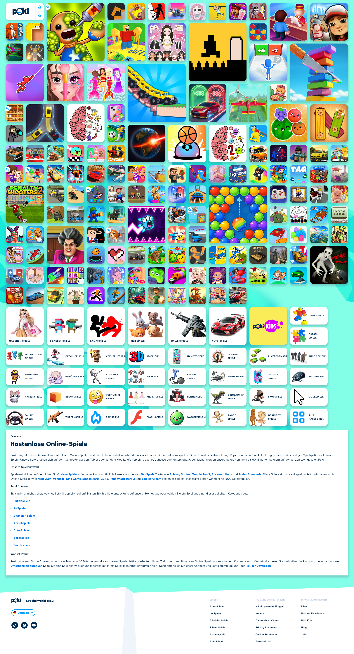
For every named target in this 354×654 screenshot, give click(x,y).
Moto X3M (44, 478)
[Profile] (40, 7)
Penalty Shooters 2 (122, 478)
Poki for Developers (258, 565)
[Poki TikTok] (14, 625)
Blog (304, 627)
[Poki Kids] (268, 326)
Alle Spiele (216, 641)
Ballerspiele (21, 537)
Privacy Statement (266, 627)
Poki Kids (306, 620)
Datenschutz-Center (267, 620)
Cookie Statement (266, 634)
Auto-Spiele (21, 530)
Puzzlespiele (21, 500)
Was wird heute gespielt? (40, 16)
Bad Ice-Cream (151, 478)
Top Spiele (148, 474)
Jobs (304, 634)
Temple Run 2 (201, 474)
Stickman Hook (222, 474)
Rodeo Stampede (250, 474)
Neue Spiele (68, 474)
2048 (104, 478)
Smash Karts (90, 478)
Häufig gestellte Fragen (270, 606)
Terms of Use (263, 641)
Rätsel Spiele (217, 627)
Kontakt (260, 613)
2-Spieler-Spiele (24, 515)
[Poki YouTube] (34, 625)
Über (304, 606)
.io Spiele (19, 508)
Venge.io (59, 478)
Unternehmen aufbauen (26, 565)
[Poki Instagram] (24, 625)
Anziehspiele (22, 523)
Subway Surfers (180, 474)
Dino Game (73, 478)
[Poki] (20, 11)
